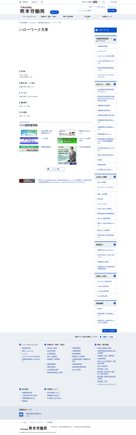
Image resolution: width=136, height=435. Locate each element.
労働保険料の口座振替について (106, 128)
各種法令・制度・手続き (56, 344)
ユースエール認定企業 (105, 281)
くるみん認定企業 (103, 291)
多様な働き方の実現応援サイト (106, 236)
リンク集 (23, 422)
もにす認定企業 (102, 296)
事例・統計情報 (103, 344)
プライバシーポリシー (37, 422)
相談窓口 (99, 245)
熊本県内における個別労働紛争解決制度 (106, 267)
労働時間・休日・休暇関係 (105, 355)
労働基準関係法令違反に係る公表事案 (106, 352)
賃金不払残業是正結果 (104, 348)
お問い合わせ (101, 7)
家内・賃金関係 (52, 356)
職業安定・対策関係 (78, 356)
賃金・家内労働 (102, 366)
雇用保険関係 (76, 353)
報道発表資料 (26, 348)
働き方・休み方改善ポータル (106, 224)
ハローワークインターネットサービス (106, 76)
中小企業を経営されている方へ (106, 149)
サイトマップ (112, 7)
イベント (25, 353)
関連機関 (99, 303)
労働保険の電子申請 (104, 110)
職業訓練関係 (51, 364)
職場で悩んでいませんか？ (106, 250)
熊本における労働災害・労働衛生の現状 (106, 362)
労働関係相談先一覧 (28, 398)
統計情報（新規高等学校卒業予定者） (106, 377)
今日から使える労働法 (105, 208)
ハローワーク (103, 30)
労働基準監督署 (102, 46)
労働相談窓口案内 (103, 261)
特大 (103, 2)
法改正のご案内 (52, 348)
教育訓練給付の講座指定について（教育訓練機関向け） (106, 141)
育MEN (100, 160)
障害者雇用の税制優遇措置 (106, 213)
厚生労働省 (114, 2)
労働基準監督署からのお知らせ (31, 360)
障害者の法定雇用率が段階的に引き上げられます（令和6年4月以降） (106, 98)
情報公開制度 (51, 367)
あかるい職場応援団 (104, 218)
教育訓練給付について (105, 134)
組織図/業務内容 (27, 392)
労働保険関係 (76, 351)
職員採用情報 (102, 164)
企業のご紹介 (101, 276)
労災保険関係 (51, 353)
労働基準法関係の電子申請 (106, 115)
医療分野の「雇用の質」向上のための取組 (106, 321)
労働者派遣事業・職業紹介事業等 (81, 360)
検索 (113, 10)
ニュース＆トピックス (30, 344)
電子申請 (100, 199)
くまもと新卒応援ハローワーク (106, 62)
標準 (95, 2)
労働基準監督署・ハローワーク (104, 40)
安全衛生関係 (51, 351)
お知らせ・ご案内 (103, 84)
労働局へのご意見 (108, 337)
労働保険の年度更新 (104, 105)
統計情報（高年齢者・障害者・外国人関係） (105, 373)
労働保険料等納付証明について (106, 121)
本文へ (91, 7)
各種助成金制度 (77, 364)
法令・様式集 (102, 182)
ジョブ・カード (102, 203)
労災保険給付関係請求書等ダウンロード (106, 90)
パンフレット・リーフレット (106, 188)
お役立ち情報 (101, 177)
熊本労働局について (53, 392)
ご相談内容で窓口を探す (29, 395)
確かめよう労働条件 (104, 230)
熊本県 (100, 308)
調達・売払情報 (102, 194)
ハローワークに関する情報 (106, 56)
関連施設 (25, 401)
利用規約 (50, 422)
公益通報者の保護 (52, 369)
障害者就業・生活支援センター (106, 314)
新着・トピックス (27, 351)
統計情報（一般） (103, 369)
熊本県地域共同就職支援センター (106, 69)
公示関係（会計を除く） (105, 169)
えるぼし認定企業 (103, 286)
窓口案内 (25, 389)
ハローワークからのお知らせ (31, 356)
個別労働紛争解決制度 (79, 367)
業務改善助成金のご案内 (55, 372)
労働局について (52, 389)
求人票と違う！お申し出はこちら (106, 256)
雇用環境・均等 (102, 381)
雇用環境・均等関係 (53, 359)
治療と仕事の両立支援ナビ (106, 155)
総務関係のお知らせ (53, 395)
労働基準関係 (76, 348)
